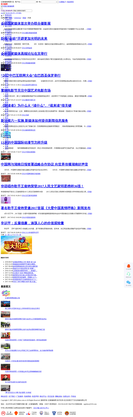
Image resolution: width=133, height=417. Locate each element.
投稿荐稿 (27, 396)
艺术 (6, 105)
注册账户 (62, 2)
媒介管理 (8, 26)
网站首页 (4, 396)
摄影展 (27, 33)
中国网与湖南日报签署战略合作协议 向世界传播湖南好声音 (44, 164)
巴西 (32, 85)
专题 (6, 98)
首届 (30, 217)
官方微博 (4, 4)
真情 (33, 217)
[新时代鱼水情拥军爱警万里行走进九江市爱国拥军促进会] (5, 317)
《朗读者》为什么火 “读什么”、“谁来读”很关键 (36, 105)
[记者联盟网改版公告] (5, 296)
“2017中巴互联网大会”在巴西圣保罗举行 (31, 75)
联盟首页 (8, 15)
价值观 (31, 232)
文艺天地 (8, 47)
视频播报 (8, 22)
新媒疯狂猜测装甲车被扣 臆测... (24, 264)
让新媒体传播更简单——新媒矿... (25, 271)
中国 (30, 100)
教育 (6, 103)
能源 (6, 127)
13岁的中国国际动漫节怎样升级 (24, 142)
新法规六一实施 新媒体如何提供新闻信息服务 (34, 120)
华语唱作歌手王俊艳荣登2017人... (25, 279)
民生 (6, 118)
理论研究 (8, 30)
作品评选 (8, 55)
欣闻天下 (8, 70)
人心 (27, 232)
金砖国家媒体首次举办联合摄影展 (26, 23)
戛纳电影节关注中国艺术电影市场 (26, 90)
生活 (6, 140)
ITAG (23, 33)
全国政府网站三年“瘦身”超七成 (24, 262)
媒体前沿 (8, 17)
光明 (27, 48)
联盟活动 (8, 45)
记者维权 (8, 49)
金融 (6, 89)
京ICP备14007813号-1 (41, 408)
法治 (6, 78)
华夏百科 (8, 64)
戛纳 (27, 100)
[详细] (89, 29)
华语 (32, 195)
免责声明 (35, 396)
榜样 (35, 195)
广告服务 (19, 396)
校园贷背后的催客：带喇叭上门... (25, 277)
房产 (6, 135)
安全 (6, 83)
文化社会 (17, 18)
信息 (33, 130)
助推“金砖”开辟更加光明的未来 (24, 38)
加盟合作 (66, 396)
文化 (6, 100)
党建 (6, 76)
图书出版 (8, 53)
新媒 (6, 124)
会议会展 (8, 51)
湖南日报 (33, 174)
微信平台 (43, 396)
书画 (6, 107)
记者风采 (8, 34)
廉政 (6, 81)
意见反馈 (51, 396)
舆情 (6, 122)
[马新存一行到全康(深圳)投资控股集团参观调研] (5, 359)
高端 (27, 63)
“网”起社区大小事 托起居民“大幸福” (18, 392)
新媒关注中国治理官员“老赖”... (24, 268)
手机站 (73, 396)
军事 (6, 146)
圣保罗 (27, 85)
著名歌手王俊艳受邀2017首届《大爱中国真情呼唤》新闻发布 (46, 208)
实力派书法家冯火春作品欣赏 (16, 382)
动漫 (30, 152)
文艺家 (27, 195)
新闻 (30, 130)
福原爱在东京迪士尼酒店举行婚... (25, 275)
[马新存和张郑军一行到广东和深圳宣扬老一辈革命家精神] (5, 338)
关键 (27, 115)
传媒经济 (8, 19)
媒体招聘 (8, 62)
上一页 (7, 235)
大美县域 (8, 66)
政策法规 (8, 24)
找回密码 (70, 2)
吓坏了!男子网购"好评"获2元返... (25, 281)
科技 (6, 133)
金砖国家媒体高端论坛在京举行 (24, 53)
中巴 (35, 85)
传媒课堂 (8, 32)
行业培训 (8, 39)
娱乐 (6, 148)
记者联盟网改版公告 (12, 298)
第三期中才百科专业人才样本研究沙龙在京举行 (22, 308)
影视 (6, 109)
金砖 (30, 48)
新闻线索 (8, 59)
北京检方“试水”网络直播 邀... (23, 273)
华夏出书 (8, 68)
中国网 (27, 174)
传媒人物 (8, 41)
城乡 (6, 113)
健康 (6, 144)
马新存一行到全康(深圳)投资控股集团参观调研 (22, 361)
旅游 (6, 142)
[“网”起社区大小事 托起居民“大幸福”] (5, 390)
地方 (6, 92)
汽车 (6, 137)
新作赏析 (8, 36)
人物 (6, 116)
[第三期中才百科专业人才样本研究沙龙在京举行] (5, 306)
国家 (35, 33)
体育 (6, 111)
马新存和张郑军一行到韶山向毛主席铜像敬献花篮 (23, 371)
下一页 (18, 235)
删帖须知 (58, 396)
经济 (6, 87)
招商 (6, 96)
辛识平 (36, 232)
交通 (6, 129)
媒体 (32, 33)
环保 (6, 131)
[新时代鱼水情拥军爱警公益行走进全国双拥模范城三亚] (5, 327)
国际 (33, 152)
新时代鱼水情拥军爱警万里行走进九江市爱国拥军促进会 (26, 319)
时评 (6, 85)
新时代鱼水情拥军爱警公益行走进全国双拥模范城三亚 (25, 329)
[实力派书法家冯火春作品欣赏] (5, 380)
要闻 (6, 74)
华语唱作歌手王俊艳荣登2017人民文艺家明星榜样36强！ (42, 186)
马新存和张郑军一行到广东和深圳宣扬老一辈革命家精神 (26, 340)
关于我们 (12, 396)
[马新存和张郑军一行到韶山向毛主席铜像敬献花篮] (5, 369)
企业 (6, 94)
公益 (6, 120)
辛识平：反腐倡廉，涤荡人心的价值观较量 (32, 223)
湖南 (38, 174)
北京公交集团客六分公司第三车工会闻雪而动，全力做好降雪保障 (29, 350)
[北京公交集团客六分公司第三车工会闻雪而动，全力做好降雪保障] (5, 348)
